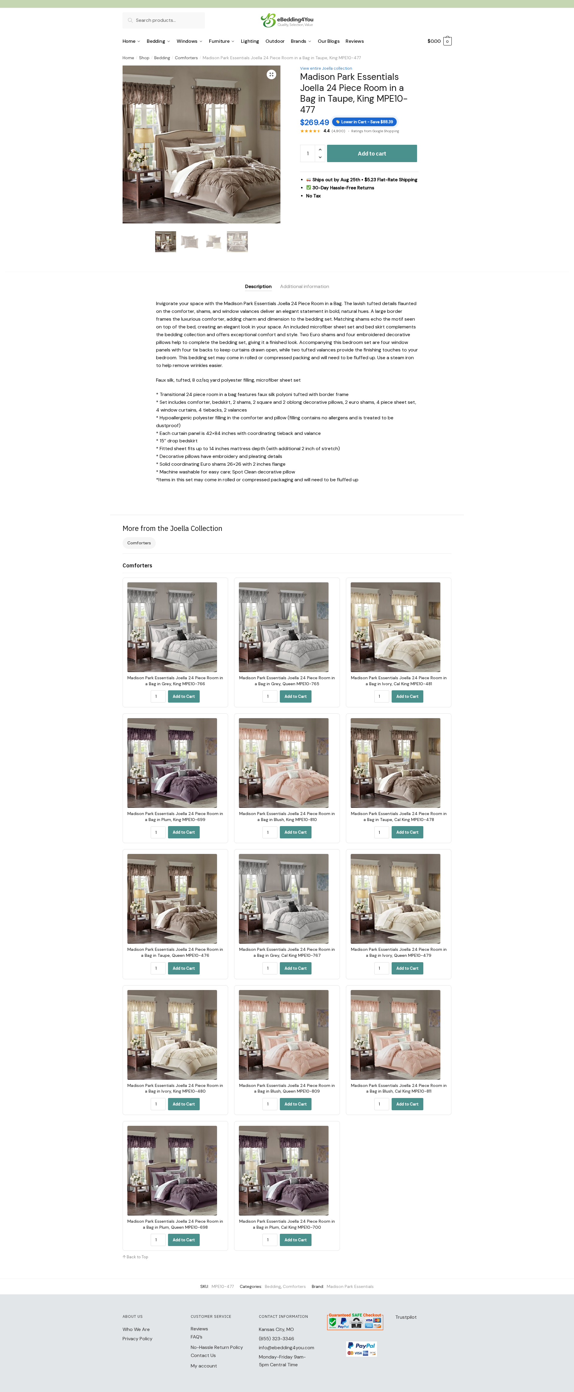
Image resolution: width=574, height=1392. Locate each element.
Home (128, 57)
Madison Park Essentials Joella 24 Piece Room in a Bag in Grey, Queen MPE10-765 (287, 680)
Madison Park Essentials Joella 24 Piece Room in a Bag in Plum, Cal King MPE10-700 (287, 1224)
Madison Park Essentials (350, 1286)
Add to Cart (184, 696)
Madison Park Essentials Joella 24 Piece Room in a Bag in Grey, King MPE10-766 (175, 680)
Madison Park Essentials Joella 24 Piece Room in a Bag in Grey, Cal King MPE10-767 (287, 952)
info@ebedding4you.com (286, 1347)
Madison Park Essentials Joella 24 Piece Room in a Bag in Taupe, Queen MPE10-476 (175, 952)
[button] (271, 74)
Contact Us (203, 1355)
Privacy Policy (137, 1338)
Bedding (162, 57)
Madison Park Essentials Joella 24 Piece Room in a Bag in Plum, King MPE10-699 (175, 816)
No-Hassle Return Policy (217, 1347)
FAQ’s (196, 1337)
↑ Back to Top (135, 1256)
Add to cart (372, 153)
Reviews (199, 1329)
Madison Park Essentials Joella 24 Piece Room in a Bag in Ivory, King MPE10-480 (175, 1088)
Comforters (186, 57)
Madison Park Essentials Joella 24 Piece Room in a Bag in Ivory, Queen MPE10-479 (399, 952)
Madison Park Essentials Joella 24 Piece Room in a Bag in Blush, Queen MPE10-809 (287, 1088)
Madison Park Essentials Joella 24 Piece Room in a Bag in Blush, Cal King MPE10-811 (399, 1088)
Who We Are (136, 1329)
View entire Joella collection (326, 68)
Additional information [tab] (304, 286)
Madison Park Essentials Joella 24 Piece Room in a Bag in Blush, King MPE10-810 (287, 816)
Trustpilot (406, 1317)
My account (204, 1366)
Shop (144, 57)
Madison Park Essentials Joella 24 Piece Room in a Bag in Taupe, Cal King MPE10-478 (399, 816)
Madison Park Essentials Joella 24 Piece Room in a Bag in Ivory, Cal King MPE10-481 (399, 680)
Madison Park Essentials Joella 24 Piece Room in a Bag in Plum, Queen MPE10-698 (175, 1224)
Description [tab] (258, 286)
